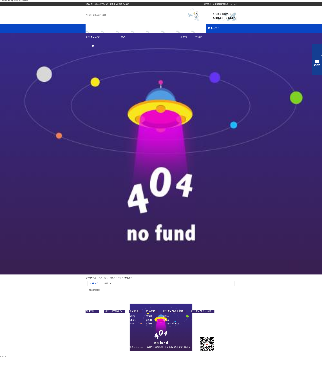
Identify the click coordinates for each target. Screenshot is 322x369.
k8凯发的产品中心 (123, 30)
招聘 (192, 320)
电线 (105, 316)
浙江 (115, 352)
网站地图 (224, 4)
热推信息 (207, 4)
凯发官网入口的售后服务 (171, 324)
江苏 (119, 352)
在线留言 (149, 324)
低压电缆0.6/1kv (109, 320)
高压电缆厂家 (170, 347)
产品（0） (94, 283)
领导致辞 (89, 320)
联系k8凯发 (213, 28)
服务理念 (149, 316)
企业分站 (216, 4)
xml (235, 4)
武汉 (102, 352)
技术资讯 (132, 324)
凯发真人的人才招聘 (199, 30)
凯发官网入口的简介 (92, 316)
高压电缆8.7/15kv (109, 324)
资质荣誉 (89, 327)
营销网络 (149, 320)
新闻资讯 (138, 28)
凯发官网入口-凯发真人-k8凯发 (96, 15)
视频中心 (89, 331)
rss (231, 4)
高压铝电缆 (181, 347)
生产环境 (89, 335)
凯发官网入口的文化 (92, 324)
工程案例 (168, 28)
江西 (97, 352)
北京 (111, 352)
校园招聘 (194, 316)
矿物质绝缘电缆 (109, 327)
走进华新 (108, 28)
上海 (106, 352)
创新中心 (166, 316)
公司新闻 (132, 316)
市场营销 (153, 28)
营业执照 (129, 352)
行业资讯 (132, 320)
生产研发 (166, 320)
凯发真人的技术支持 (183, 30)
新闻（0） (108, 283)
